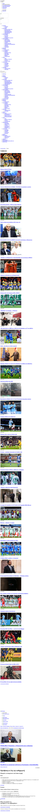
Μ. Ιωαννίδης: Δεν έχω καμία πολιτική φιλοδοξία (10, 681)
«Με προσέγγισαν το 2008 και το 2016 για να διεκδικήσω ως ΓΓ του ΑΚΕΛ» (16, 328)
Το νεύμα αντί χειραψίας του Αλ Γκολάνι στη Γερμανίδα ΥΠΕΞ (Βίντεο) (15, 505)
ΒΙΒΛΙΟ (6, 55)
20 (7, 683)
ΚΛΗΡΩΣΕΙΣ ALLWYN (9, 37)
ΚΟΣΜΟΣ (4, 100)
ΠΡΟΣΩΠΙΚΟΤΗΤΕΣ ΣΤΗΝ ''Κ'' (8, 140)
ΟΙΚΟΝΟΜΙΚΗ (5, 38)
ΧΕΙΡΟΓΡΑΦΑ (7, 56)
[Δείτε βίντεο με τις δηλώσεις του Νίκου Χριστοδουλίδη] (21, 254)
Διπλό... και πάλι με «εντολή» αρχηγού (8, 346)
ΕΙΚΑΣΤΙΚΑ (7, 54)
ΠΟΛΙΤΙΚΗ (4, 28)
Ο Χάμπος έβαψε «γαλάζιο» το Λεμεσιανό (9, 558)
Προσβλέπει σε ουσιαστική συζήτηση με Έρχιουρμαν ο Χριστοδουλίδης (19, 764)
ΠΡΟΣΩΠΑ (7, 126)
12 (0, 683)
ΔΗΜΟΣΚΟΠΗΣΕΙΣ (8, 32)
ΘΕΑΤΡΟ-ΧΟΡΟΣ (8, 52)
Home (3, 3)
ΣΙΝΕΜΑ (6, 51)
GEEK (3, 57)
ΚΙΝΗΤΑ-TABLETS (8, 59)
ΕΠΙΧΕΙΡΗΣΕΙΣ (7, 41)
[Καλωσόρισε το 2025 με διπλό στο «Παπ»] (21, 537)
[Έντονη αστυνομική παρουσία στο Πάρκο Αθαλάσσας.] (21, 396)
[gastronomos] (5, 723)
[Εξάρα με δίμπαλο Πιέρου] (21, 166)
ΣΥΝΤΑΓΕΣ (7, 65)
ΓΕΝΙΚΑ (6, 125)
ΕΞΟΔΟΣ (6, 66)
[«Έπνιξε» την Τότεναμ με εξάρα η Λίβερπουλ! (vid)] (21, 643)
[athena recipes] (5, 721)
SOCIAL (6, 60)
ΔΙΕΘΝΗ (6, 36)
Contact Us (21, 726)
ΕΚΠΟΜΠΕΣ (4, 135)
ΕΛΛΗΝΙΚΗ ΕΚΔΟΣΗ (6, 5)
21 (8, 683)
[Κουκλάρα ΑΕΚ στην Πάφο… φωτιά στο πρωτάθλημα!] (21, 625)
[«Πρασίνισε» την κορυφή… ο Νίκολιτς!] (21, 307)
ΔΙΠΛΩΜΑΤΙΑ (7, 33)
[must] (3, 715)
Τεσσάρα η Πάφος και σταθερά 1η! (7, 416)
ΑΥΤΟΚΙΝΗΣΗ (7, 61)
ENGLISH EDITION (6, 6)
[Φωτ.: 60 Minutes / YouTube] (21, 590)
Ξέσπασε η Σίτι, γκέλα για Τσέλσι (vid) (8, 434)
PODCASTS (7, 137)
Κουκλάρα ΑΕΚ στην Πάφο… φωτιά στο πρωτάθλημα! (12, 628)
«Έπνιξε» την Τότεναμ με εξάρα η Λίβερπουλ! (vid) (11, 646)
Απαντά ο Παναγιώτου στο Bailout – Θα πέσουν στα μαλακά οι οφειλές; (15, 186)
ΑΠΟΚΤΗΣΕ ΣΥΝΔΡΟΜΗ (5, 807)
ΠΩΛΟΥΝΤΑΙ (7, 114)
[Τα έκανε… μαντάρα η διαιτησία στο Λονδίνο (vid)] (21, 449)
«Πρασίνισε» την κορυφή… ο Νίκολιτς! (8, 310)
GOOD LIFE (4, 128)
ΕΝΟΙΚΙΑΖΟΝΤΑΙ (8, 113)
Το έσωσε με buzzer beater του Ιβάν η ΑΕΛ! (9, 664)
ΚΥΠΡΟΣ (4, 25)
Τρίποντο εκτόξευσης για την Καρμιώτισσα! (9, 275)
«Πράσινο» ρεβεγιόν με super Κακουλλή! (9, 487)
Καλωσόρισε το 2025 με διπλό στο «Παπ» (9, 540)
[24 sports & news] (5, 713)
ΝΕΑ (5, 58)
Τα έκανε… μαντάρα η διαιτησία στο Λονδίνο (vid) (11, 452)
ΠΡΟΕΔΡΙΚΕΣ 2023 (8, 31)
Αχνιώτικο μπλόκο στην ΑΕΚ (6, 381)
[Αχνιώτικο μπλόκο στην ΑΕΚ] (21, 378)
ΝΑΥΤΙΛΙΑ (7, 47)
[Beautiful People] (5, 718)
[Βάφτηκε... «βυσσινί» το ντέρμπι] (21, 519)
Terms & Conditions (6, 726)
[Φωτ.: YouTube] (21, 502)
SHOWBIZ (6, 63)
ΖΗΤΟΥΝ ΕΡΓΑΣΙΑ (8, 115)
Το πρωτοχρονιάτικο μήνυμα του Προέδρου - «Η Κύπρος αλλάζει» (14, 575)
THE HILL (6, 69)
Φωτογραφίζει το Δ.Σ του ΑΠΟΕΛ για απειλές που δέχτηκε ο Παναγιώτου (16, 239)
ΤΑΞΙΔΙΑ (6, 64)
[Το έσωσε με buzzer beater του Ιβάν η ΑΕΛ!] (21, 661)
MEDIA (3, 134)
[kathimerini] (4, 717)
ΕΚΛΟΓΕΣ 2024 (7, 30)
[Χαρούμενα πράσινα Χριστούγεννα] (21, 608)
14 (2, 683)
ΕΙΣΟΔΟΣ (4, 10)
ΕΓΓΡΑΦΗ (2, 785)
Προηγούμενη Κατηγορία (4, 747)
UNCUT (6, 138)
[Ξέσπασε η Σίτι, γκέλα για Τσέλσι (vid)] (21, 431)
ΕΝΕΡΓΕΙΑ (7, 46)
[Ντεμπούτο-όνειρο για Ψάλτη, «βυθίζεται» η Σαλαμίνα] (21, 466)
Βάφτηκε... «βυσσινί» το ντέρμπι (7, 522)
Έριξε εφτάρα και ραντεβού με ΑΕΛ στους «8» (10, 222)
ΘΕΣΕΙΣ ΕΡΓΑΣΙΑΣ (8, 116)
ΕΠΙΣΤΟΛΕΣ (4, 141)
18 (5, 683)
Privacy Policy (12, 726)
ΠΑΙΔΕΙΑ (6, 26)
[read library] (4, 724)
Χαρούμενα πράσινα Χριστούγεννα (7, 611)
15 (3, 683)
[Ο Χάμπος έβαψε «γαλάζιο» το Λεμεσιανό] (21, 555)
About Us (17, 726)
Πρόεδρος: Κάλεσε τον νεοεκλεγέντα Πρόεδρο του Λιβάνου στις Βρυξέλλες (16, 363)
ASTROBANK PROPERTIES (10, 44)
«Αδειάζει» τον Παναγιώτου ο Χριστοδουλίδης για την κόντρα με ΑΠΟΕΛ (16, 257)
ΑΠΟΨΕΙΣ (4, 67)
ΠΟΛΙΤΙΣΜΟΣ (5, 50)
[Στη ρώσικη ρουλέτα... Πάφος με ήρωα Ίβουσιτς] (21, 201)
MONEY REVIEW (8, 43)
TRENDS (6, 45)
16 (4, 683)
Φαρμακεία (4, 8)
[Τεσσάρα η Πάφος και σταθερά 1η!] (21, 413)
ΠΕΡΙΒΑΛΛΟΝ (7, 127)
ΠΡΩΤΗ (3, 75)
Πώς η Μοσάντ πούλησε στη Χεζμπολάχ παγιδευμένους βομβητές (14, 593)
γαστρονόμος (4, 7)
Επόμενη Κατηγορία (3, 766)
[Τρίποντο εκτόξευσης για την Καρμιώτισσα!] (21, 272)
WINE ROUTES (7, 136)
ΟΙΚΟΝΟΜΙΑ (7, 39)
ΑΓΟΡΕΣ (6, 42)
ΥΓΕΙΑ (6, 27)
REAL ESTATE (7, 40)
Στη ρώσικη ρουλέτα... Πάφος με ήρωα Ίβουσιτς (10, 204)
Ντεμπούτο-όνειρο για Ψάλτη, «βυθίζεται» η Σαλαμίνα (12, 469)
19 (6, 683)
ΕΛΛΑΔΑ (6, 35)
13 (1, 683)
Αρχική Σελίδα (2, 148)
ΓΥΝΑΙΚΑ (6, 62)
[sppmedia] (2, 711)
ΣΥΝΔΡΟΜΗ (2, 798)
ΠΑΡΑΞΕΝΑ (7, 49)
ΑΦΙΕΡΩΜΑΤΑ (5, 122)
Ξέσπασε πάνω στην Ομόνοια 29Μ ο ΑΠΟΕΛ (10, 293)
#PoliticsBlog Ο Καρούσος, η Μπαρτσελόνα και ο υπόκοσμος (16, 745)
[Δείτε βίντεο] (21, 572)
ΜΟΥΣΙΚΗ (6, 53)
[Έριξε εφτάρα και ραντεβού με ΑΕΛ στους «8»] (21, 219)
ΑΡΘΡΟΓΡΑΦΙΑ (7, 68)
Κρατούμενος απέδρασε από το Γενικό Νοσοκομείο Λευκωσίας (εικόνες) (15, 399)
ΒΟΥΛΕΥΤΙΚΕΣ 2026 (8, 29)
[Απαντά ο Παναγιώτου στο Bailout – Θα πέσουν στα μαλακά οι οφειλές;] (21, 183)
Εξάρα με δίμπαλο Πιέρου (5, 169)
